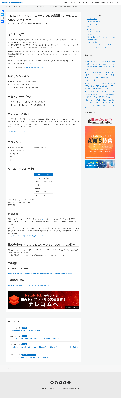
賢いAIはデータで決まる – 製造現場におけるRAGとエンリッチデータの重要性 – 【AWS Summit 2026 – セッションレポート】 (100, 85)
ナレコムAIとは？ (93, 26)
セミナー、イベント (45, 23)
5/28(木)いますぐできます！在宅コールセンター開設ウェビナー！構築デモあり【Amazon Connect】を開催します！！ (44, 348)
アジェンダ (91, 29)
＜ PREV (8, 369)
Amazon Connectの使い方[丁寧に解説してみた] (25, 330)
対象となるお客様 (93, 21)
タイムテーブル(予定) (94, 32)
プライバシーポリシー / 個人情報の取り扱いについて (25, 236)
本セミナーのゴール (94, 24)
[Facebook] (2, 11)
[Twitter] (2, 14)
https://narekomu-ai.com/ (35, 67)
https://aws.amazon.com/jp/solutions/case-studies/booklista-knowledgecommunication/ (40, 274)
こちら (44, 219)
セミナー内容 (92, 19)
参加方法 (90, 34)
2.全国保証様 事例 (99, 47)
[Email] (2, 18)
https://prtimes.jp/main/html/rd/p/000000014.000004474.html (30, 285)
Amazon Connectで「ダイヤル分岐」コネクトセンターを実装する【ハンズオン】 (35, 339)
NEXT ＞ (112, 369)
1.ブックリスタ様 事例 (101, 45)
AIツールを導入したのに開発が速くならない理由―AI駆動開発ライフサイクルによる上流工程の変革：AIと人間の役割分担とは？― (100, 94)
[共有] (2, 21)
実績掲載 (93, 42)
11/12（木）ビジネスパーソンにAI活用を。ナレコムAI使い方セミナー (31, 357)
